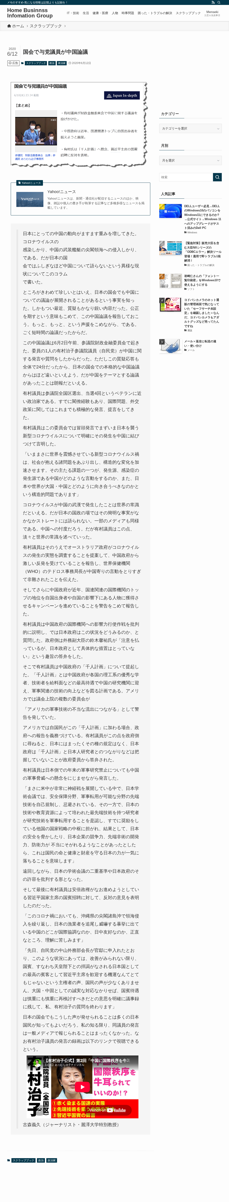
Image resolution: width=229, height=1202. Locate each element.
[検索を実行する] (217, 177)
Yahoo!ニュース (61, 191)
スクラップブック (36, 63)
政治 (51, 63)
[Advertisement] (190, 73)
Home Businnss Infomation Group (30, 13)
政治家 (62, 63)
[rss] (213, 2)
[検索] (219, 2)
